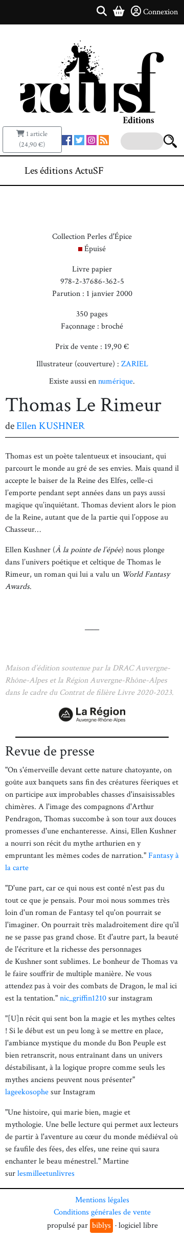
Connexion (160, 12)
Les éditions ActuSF (64, 170)
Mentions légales (102, 1200)
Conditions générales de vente (102, 1212)
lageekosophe (28, 1092)
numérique (115, 381)
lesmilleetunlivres (46, 1173)
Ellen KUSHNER (50, 426)
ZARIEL (134, 364)
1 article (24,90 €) (33, 139)
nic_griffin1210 (84, 998)
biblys (101, 1225)
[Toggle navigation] (145, 170)
